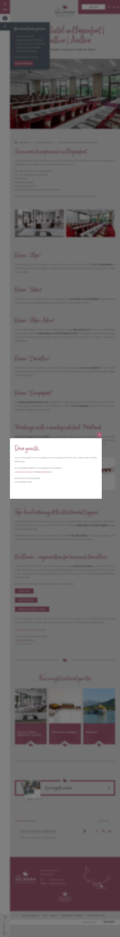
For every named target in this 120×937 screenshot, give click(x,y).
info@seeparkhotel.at (42, 471)
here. (23, 461)
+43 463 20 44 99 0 (23, 471)
